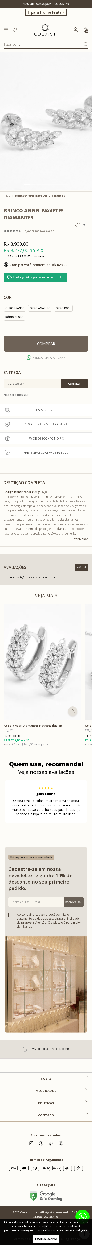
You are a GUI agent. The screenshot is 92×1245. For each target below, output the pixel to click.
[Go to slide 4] (46, 184)
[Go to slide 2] (33, 184)
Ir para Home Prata (45, 12)
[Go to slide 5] (52, 184)
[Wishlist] (14, 30)
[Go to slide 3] (39, 184)
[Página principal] (45, 30)
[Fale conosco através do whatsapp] (83, 1217)
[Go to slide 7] (65, 184)
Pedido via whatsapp (49, 357)
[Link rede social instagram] (31, 1143)
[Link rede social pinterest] (61, 1143)
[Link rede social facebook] (41, 1143)
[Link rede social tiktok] (51, 1143)
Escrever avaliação (81, 567)
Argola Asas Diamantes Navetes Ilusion (33, 725)
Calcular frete (74, 383)
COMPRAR (46, 343)
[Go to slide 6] (59, 184)
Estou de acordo (46, 1239)
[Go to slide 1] (27, 184)
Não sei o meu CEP (16, 395)
